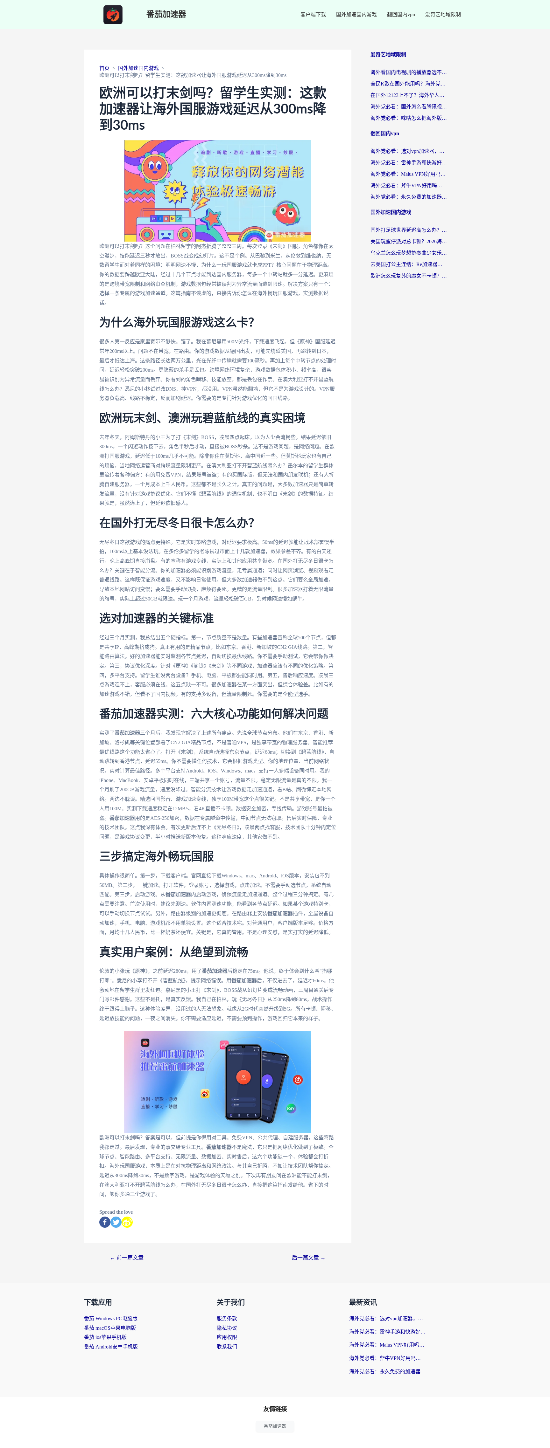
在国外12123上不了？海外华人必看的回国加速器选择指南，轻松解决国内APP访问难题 (408, 95)
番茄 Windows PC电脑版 (111, 1318)
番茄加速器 (166, 14)
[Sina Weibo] (127, 1222)
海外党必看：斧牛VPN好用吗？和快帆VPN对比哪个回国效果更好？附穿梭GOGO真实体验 (408, 185)
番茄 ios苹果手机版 (105, 1337)
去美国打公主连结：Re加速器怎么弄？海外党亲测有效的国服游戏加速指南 (408, 264)
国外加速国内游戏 (356, 14)
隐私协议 (227, 1328)
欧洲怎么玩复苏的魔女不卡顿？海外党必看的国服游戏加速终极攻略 (408, 275)
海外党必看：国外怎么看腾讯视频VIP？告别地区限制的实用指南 (408, 106)
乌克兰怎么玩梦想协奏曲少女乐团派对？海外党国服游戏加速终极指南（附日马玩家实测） (408, 253)
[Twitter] (116, 1222)
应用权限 (227, 1337)
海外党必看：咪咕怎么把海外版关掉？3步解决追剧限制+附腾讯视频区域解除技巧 (408, 118)
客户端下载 (313, 14)
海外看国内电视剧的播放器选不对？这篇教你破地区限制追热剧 (408, 72)
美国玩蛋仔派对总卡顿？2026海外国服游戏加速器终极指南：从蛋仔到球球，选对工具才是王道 (408, 241)
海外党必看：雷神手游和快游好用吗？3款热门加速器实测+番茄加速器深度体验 (408, 162)
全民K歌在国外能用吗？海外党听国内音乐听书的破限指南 (408, 83)
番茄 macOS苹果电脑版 (110, 1328)
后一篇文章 (309, 1257)
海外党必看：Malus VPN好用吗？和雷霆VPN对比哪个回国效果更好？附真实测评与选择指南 (408, 174)
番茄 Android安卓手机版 (111, 1346)
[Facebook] (104, 1222)
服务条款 (227, 1318)
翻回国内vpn (401, 14)
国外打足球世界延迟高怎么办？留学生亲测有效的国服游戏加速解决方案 (408, 230)
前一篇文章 (127, 1257)
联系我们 (227, 1346)
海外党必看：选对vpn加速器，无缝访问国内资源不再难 (408, 151)
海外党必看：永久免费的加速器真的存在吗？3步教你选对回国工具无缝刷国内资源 (408, 197)
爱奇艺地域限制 (443, 14)
